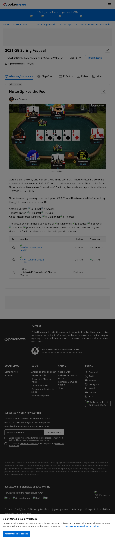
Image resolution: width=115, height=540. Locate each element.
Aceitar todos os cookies (16, 533)
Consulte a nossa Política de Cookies (82, 526)
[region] (57, 527)
